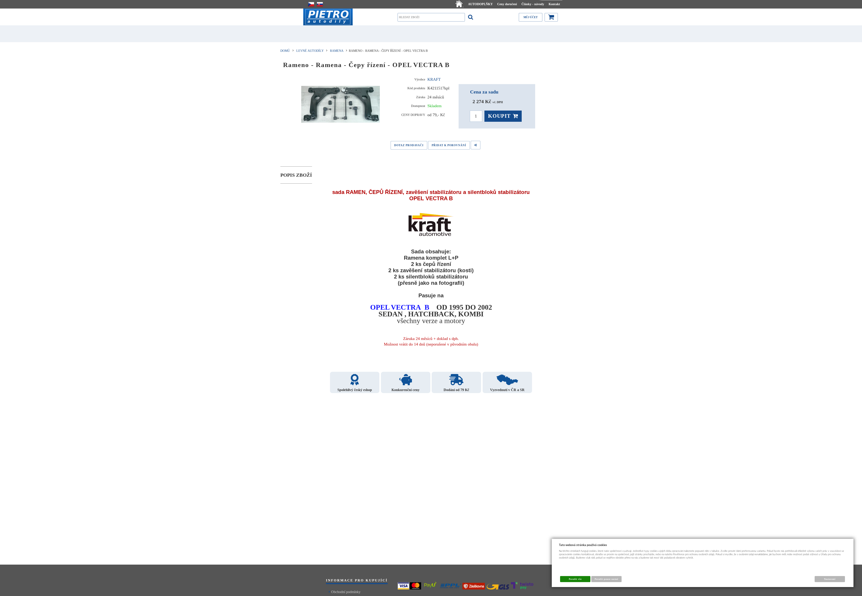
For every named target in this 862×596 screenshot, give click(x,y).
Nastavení (830, 579)
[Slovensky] (319, 4)
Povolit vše (575, 579)
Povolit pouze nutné (606, 579)
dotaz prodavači (409, 145)
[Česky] (311, 4)
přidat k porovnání (449, 145)
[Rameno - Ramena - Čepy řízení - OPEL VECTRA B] (341, 104)
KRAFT (434, 79)
